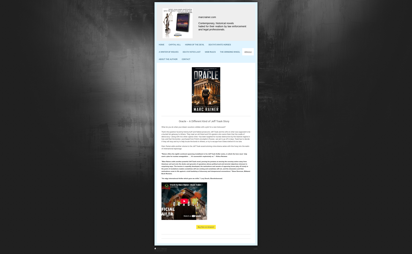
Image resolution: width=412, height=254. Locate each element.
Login (256, 248)
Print (158, 248)
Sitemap (164, 248)
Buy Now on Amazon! (206, 227)
